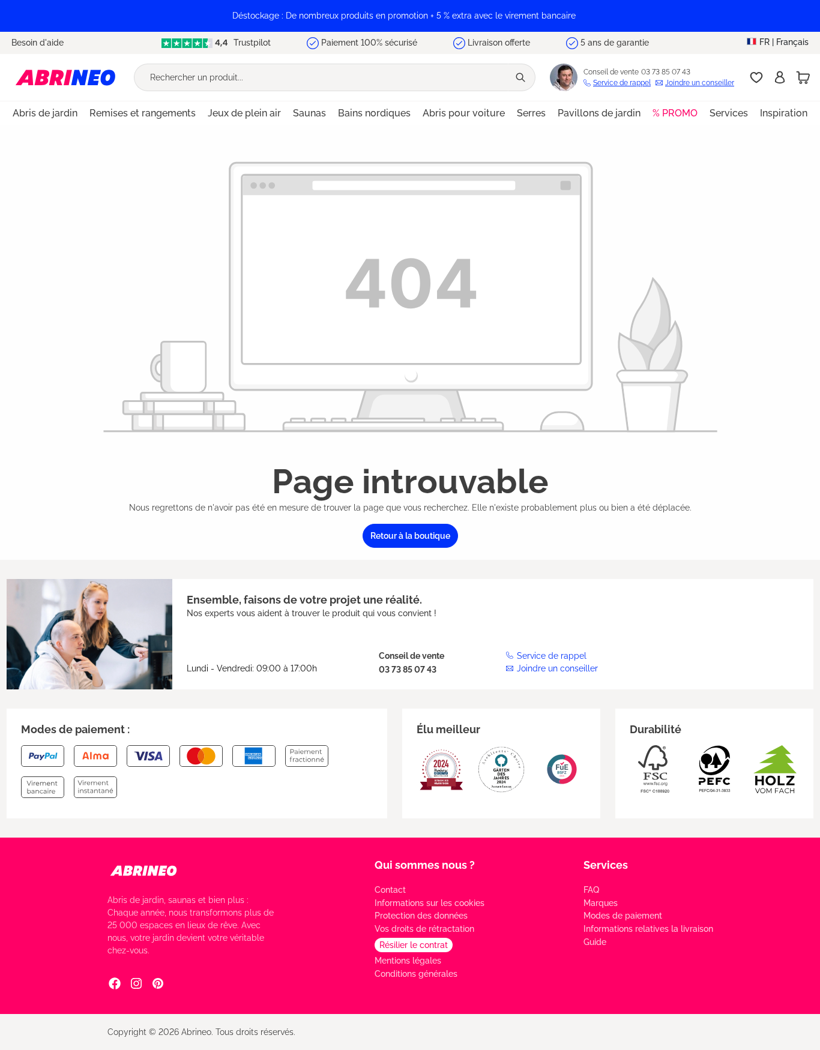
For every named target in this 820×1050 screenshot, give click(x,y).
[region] (410, 16)
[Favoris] (756, 77)
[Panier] (803, 77)
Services (605, 865)
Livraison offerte (499, 42)
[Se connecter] (780, 77)
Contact (390, 890)
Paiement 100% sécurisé (369, 42)
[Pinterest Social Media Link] (158, 983)
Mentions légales (408, 960)
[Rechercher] (521, 77)
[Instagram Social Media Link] (136, 983)
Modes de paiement (622, 915)
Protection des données (421, 915)
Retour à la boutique (410, 536)
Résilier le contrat (413, 945)
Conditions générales (416, 974)
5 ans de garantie (614, 42)
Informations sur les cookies (429, 903)
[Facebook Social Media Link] (114, 983)
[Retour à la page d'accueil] (65, 77)
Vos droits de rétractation (424, 929)
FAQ (591, 890)
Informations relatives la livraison (648, 929)
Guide (594, 942)
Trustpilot (251, 42)
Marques (600, 903)
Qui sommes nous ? (425, 865)
